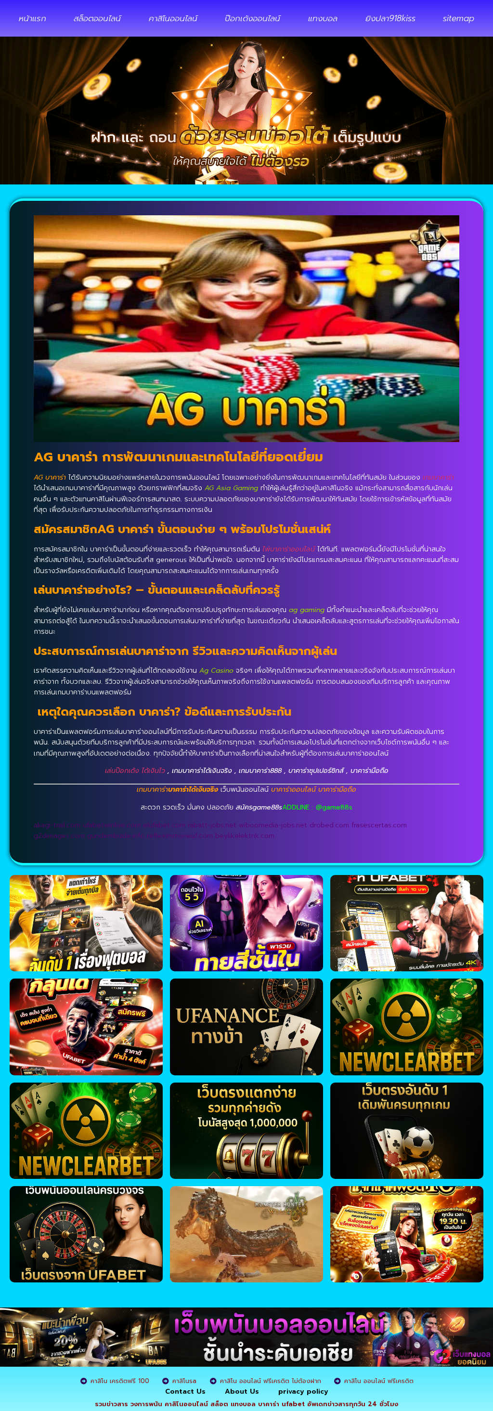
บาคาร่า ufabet (281, 1404)
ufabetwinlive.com (112, 825)
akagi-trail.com (57, 825)
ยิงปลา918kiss (390, 18)
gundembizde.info (115, 836)
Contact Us (185, 1391)
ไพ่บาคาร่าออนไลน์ (288, 549)
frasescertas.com (379, 825)
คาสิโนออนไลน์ (173, 18)
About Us (242, 1391)
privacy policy (303, 1391)
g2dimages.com (59, 836)
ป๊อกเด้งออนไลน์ (252, 18)
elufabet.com (164, 825)
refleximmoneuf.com (180, 836)
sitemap (458, 18)
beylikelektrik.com (244, 836)
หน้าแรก (32, 18)
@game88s (334, 807)
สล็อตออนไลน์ (97, 18)
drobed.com (329, 825)
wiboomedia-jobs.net (273, 825)
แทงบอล (322, 18)
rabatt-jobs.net (212, 825)
